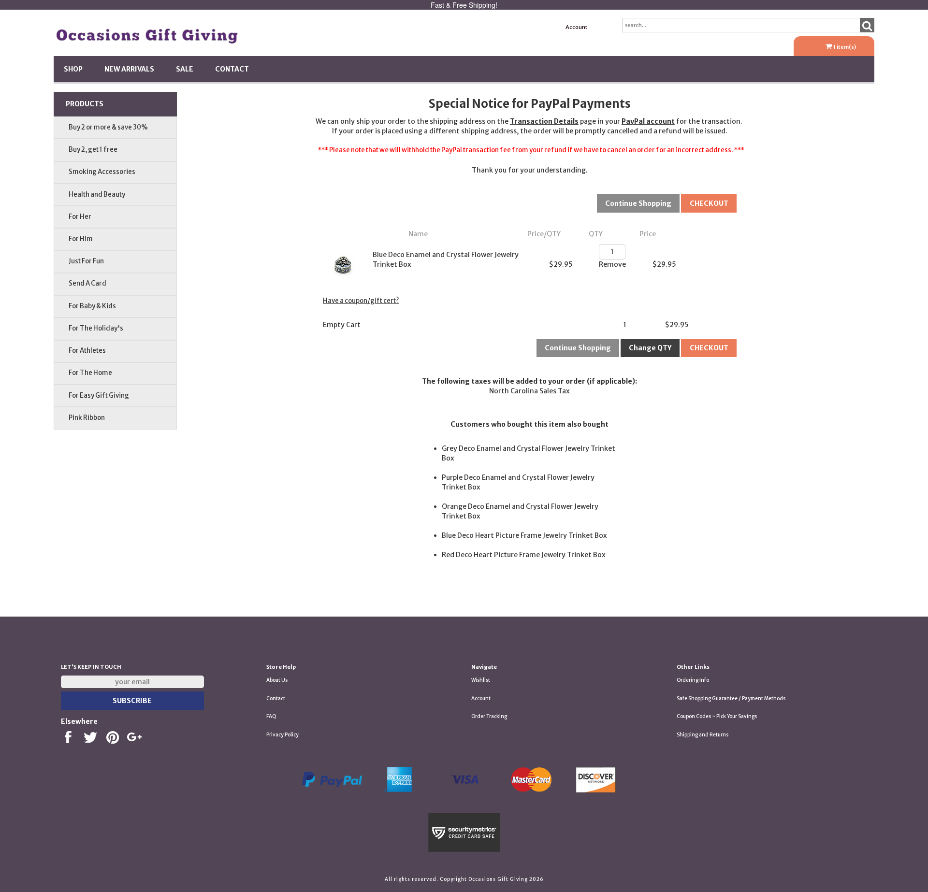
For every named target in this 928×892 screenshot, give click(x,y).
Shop (73, 69)
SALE (184, 69)
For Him (81, 239)
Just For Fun (86, 261)
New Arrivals (129, 69)
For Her (80, 217)
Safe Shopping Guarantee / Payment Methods (731, 698)
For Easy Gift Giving (99, 395)
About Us (277, 680)
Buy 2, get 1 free (93, 149)
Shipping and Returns (702, 735)
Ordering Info (693, 680)
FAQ (271, 716)
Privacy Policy (282, 735)
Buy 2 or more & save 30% (108, 127)
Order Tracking (489, 716)
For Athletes (87, 350)
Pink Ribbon (87, 418)
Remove (612, 264)
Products (84, 104)
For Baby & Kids (92, 306)
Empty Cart (342, 324)
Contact (232, 69)
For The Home (90, 373)
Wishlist (480, 680)
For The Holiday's (96, 328)
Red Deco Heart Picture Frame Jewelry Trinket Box (524, 554)
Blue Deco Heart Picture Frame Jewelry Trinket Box (524, 535)
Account (576, 27)
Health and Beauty (97, 194)
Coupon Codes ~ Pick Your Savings (717, 716)
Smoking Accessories (102, 172)
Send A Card (87, 283)
